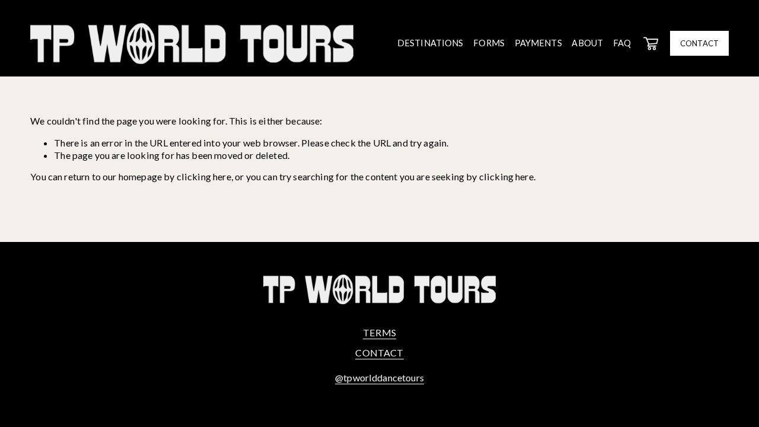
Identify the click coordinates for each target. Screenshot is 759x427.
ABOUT (587, 43)
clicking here (204, 176)
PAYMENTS (538, 43)
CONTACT (699, 43)
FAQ (622, 43)
